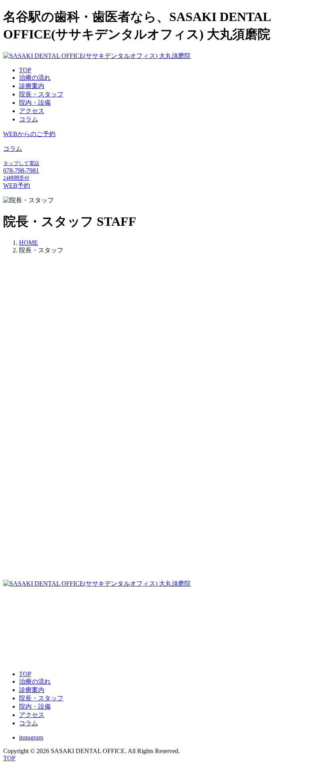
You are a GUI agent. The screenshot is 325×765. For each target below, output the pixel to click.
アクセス (31, 111)
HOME (28, 242)
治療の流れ (35, 77)
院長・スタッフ (41, 94)
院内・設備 (35, 102)
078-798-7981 (21, 627)
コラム (28, 119)
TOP (25, 70)
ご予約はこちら (41, 659)
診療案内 (31, 86)
